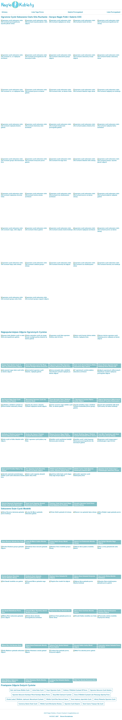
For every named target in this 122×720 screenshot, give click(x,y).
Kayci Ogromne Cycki (54, 690)
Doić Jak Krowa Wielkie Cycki (20, 690)
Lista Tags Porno (37, 12)
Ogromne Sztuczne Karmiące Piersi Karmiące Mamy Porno (31, 695)
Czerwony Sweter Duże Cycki (28, 704)
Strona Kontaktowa (66, 716)
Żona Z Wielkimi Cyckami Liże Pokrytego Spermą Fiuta (92, 695)
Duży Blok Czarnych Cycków (62, 695)
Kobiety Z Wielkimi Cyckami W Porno (75, 690)
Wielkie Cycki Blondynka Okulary (51, 704)
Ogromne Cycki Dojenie (72, 704)
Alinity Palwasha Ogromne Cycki (104, 699)
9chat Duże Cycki (38, 690)
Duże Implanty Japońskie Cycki (81, 699)
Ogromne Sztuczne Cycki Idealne (101, 690)
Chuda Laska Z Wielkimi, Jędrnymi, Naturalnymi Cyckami (25, 699)
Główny (4, 12)
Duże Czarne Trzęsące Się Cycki (93, 704)
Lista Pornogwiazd (113, 12)
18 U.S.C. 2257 (54, 716)
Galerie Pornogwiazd (75, 12)
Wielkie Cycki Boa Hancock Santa (57, 699)
